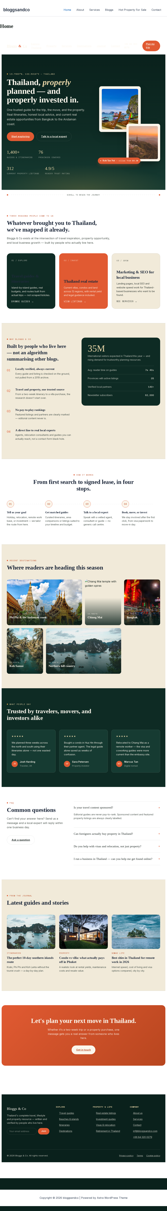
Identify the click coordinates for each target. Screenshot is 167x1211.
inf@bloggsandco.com (145, 1131)
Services (94, 9)
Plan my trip (150, 46)
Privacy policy (126, 1155)
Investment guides (106, 1119)
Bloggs (109, 9)
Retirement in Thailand (108, 1131)
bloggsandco (16, 9)
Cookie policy (153, 1155)
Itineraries (64, 1125)
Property (51, 46)
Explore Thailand (36, 46)
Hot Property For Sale (132, 9)
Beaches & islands (69, 1119)
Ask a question (21, 839)
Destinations (84, 46)
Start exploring (20, 136)
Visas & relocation (105, 1125)
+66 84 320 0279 (142, 1137)
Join (43, 1131)
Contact (156, 9)
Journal (101, 46)
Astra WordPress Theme (112, 1197)
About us (138, 1113)
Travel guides (66, 1113)
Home (67, 9)
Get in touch (83, 1049)
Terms (140, 1155)
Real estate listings (106, 1113)
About (80, 9)
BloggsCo (17, 46)
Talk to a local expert (54, 136)
